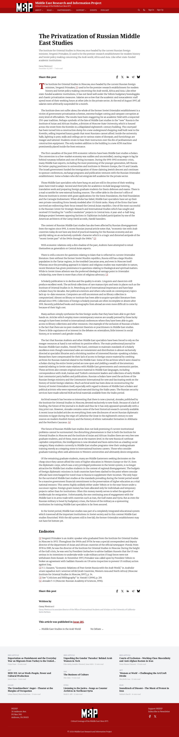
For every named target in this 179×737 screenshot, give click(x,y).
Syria (66, 685)
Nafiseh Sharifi (125, 694)
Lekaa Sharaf (13, 694)
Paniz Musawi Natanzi (127, 664)
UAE (65, 672)
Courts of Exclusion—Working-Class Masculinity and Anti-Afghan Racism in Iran (144, 659)
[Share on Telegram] (133, 77)
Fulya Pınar (12, 664)
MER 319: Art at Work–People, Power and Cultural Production (29, 674)
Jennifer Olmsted (78, 664)
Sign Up (160, 10)
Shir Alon (67, 678)
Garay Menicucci (45, 66)
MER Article (13, 655)
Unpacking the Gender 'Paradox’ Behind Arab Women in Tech (88, 659)
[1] (77, 87)
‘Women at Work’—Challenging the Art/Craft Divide (142, 674)
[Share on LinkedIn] (127, 77)
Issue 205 (78, 621)
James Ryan (12, 679)
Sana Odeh (90, 664)
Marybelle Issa (124, 679)
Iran (121, 685)
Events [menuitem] (93, 10)
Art (9, 670)
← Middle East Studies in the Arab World (60, 629)
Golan (11, 685)
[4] (69, 422)
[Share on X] (122, 77)
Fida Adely (67, 664)
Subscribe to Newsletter (159, 711)
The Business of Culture (76, 674)
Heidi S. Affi (68, 694)
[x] (155, 716)
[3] (106, 274)
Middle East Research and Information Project (68, 3)
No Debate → (97, 629)
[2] (94, 238)
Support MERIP (155, 708)
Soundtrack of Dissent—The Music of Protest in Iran (144, 689)
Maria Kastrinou (24, 694)
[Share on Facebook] (117, 77)
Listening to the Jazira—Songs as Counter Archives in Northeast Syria (85, 689)
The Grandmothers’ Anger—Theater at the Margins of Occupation (30, 689)
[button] (40, 10)
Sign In (151, 10)
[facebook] (149, 716)
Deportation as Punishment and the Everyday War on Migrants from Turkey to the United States (32, 661)
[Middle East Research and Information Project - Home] (24, 6)
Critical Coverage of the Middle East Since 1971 (53, 6)
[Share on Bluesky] (138, 77)
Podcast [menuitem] (105, 10)
